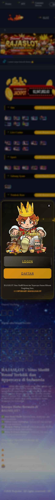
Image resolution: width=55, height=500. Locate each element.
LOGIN (27, 261)
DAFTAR (27, 273)
